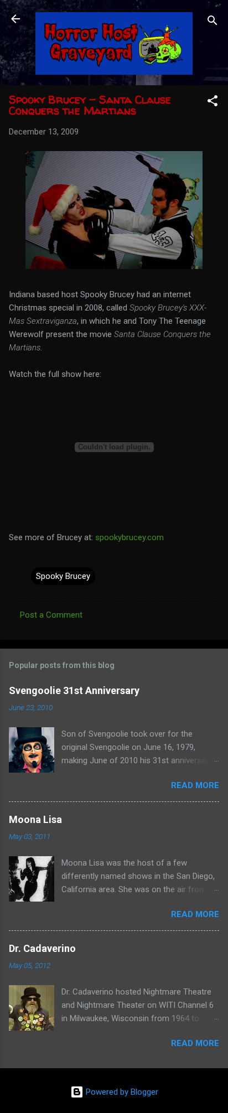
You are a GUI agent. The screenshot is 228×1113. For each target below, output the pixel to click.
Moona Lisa (35, 819)
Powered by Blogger (121, 1092)
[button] (212, 102)
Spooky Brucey (63, 576)
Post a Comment (51, 615)
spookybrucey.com (129, 537)
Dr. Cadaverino (42, 948)
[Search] (212, 22)
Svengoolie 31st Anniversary (74, 690)
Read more (195, 785)
